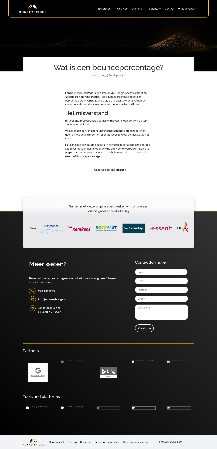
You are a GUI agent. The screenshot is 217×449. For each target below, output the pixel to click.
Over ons (137, 9)
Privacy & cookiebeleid (107, 442)
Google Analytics (125, 93)
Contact (169, 9)
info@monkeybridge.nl (52, 299)
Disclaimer (85, 442)
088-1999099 (46, 290)
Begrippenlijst (116, 75)
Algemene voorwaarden (136, 442)
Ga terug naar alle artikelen (110, 169)
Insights (153, 9)
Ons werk (122, 9)
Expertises (104, 9)
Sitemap (72, 442)
